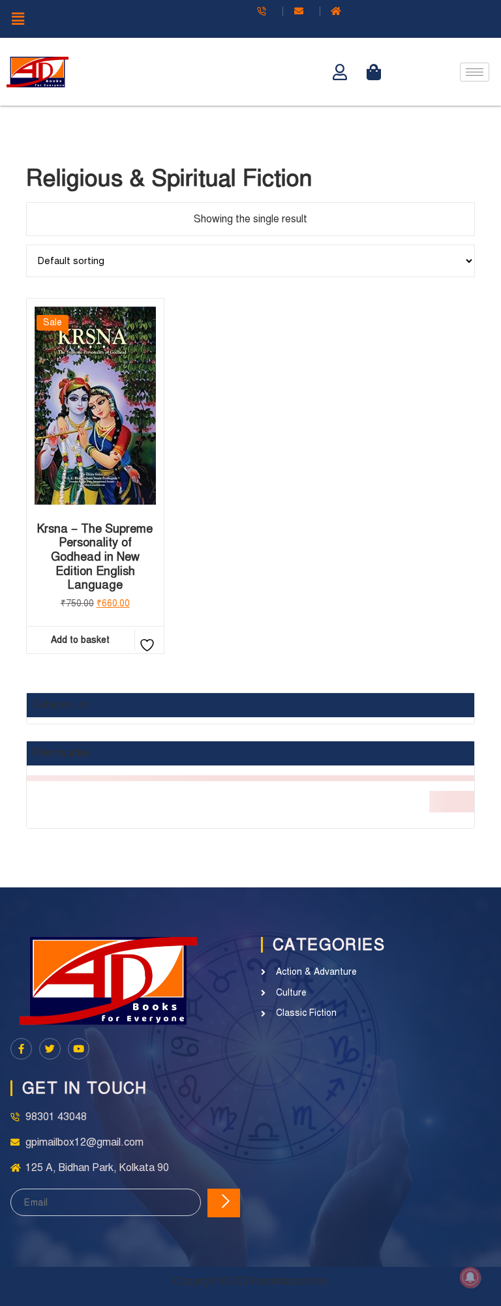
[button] (125, 19)
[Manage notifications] (470, 1277)
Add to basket (80, 640)
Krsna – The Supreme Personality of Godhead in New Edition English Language (95, 557)
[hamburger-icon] (474, 72)
